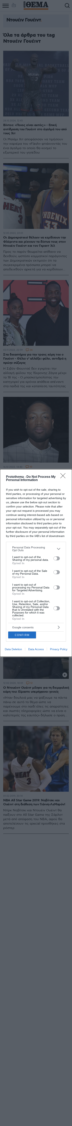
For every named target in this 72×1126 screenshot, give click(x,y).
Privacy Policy (58, 649)
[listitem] (36, 549)
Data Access (36, 649)
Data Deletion (13, 649)
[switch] (56, 558)
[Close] (64, 477)
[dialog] (36, 563)
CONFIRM (22, 635)
